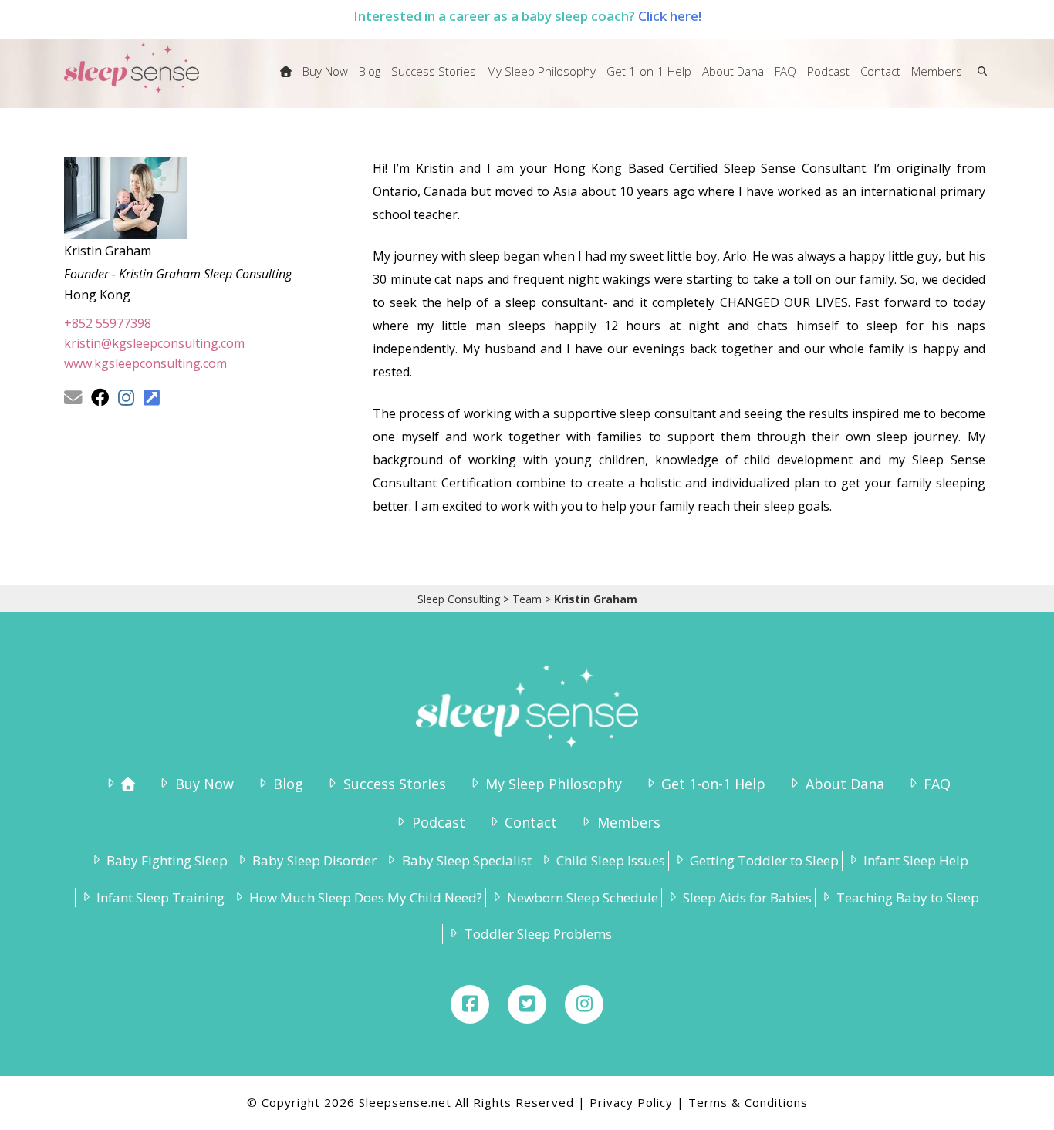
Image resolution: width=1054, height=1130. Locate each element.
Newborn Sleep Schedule (582, 897)
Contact (531, 822)
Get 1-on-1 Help (713, 783)
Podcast (438, 822)
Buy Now (204, 783)
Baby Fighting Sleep (167, 860)
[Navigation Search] (979, 81)
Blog (288, 783)
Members (628, 822)
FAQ (937, 783)
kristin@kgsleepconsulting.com (154, 343)
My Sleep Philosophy (553, 783)
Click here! (669, 16)
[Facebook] (470, 1004)
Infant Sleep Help (915, 860)
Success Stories (394, 783)
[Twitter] (527, 1004)
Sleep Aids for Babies (747, 897)
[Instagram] (584, 1004)
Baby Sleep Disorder (314, 860)
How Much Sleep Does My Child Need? (365, 897)
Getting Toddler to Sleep (764, 860)
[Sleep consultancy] (286, 81)
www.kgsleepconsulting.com (145, 363)
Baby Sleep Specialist (466, 860)
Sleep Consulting (458, 599)
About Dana (844, 783)
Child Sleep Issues (610, 860)
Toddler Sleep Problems (538, 934)
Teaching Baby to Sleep (907, 897)
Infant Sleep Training (160, 897)
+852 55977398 (107, 323)
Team (527, 599)
